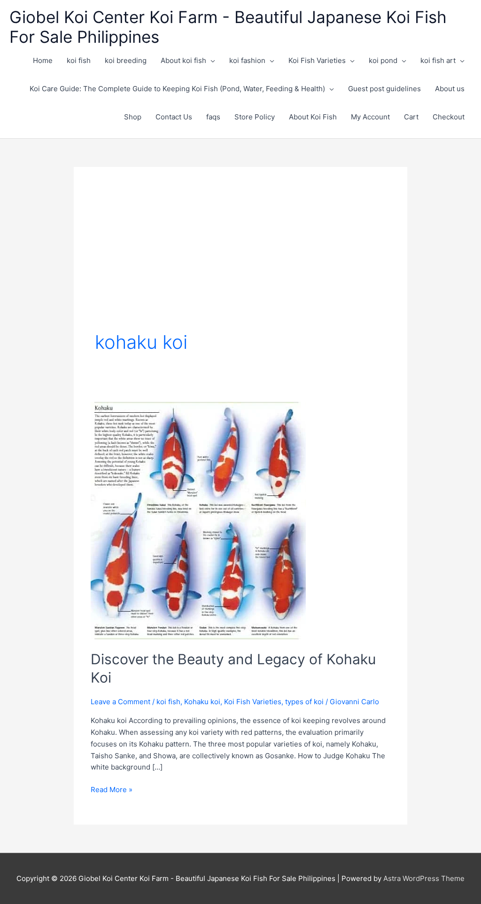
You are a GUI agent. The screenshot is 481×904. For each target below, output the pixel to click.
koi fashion (247, 60)
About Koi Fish (313, 116)
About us (450, 88)
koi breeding (126, 60)
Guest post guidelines (384, 88)
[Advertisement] (240, 258)
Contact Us (173, 116)
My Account (370, 116)
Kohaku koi (202, 701)
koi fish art (438, 60)
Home (43, 60)
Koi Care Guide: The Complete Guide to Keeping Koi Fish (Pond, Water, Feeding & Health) (177, 88)
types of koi (304, 701)
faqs (213, 116)
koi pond (383, 60)
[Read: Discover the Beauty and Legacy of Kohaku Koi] (198, 520)
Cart (411, 116)
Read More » (111, 790)
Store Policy (254, 116)
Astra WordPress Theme (424, 878)
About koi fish (183, 60)
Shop (132, 116)
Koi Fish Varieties (317, 60)
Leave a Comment (120, 701)
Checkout (449, 116)
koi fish (79, 60)
